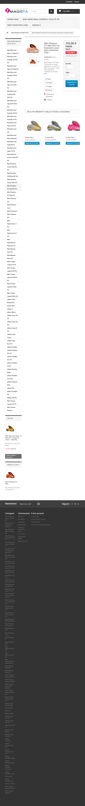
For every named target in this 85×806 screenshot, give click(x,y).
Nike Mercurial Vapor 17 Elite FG (12, 51)
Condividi (49, 83)
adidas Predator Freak (12, 364)
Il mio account (37, 513)
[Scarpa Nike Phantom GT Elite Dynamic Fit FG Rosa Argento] (75, 126)
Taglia (68, 72)
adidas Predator (12, 347)
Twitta (49, 79)
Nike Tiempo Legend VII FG (11, 402)
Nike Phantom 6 (12, 211)
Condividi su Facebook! (50, 95)
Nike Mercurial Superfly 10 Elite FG (41, 19)
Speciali (10, 418)
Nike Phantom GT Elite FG (11, 193)
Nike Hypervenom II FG (11, 233)
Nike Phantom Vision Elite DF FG (12, 167)
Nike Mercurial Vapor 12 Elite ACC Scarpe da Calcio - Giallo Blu (13, 438)
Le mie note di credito (38, 519)
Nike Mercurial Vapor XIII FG (11, 124)
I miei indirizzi (35, 522)
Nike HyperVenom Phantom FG (11, 243)
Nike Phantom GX (11, 200)
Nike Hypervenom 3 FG (11, 224)
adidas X (36, 25)
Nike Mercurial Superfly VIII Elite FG (11, 94)
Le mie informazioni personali (40, 525)
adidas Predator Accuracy (12, 377)
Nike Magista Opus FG (11, 257)
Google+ (49, 86)
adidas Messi (11, 312)
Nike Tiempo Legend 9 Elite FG (11, 287)
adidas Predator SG (12, 393)
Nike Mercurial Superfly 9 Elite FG (12, 75)
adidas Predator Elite (12, 383)
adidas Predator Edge (12, 370)
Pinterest (49, 90)
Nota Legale (22, 525)
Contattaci (69, 1)
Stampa (49, 99)
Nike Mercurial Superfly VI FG (12, 118)
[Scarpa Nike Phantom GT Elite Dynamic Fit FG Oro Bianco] (34, 126)
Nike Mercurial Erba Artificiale (12, 137)
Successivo (38, 62)
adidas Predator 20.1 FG (12, 358)
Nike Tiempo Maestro (11, 409)
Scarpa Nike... (29, 137)
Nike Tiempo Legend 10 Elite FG (12, 277)
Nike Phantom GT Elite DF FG (12, 187)
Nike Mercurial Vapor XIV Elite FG (12, 104)
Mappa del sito (23, 541)
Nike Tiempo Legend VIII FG (12, 269)
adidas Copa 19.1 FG (12, 323)
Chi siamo (21, 534)
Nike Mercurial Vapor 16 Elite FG (12, 67)
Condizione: (48, 57)
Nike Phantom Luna (17, 25)
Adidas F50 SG (12, 398)
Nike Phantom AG (11, 216)
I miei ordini (35, 516)
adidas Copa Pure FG (11, 342)
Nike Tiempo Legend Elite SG (12, 294)
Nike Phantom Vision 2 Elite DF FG (12, 157)
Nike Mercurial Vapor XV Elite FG (11, 85)
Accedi (76, 1)
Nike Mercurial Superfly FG (11, 143)
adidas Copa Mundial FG (11, 301)
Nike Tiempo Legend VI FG (11, 263)
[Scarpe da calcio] (16, 10)
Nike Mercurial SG (11, 130)
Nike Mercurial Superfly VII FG (12, 111)
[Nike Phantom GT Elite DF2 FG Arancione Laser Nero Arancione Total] (33, 61)
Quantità (68, 63)
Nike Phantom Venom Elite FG (12, 181)
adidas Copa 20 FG (12, 329)
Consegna (21, 522)
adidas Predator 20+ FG (12, 352)
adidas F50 (10, 388)
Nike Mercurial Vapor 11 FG (11, 149)
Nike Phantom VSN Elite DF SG (12, 174)
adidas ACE (11, 306)
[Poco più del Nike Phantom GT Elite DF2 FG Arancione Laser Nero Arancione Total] (10, 475)
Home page (12, 19)
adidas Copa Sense (11, 336)
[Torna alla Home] (7, 33)
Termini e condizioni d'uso (21, 529)
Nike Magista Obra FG (11, 250)
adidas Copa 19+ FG (12, 317)
